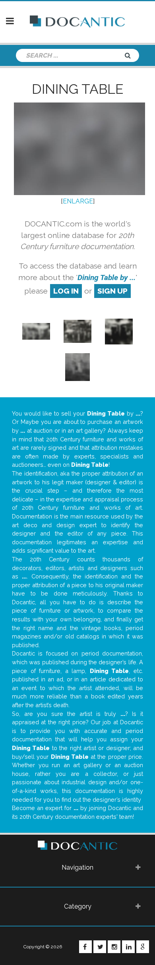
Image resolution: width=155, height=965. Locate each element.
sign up (112, 290)
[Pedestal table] (77, 366)
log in (66, 290)
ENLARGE (78, 201)
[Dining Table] (36, 331)
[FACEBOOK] (85, 946)
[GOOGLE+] (142, 946)
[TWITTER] (99, 946)
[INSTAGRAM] (114, 946)
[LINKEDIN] (128, 946)
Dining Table (77, 89)
